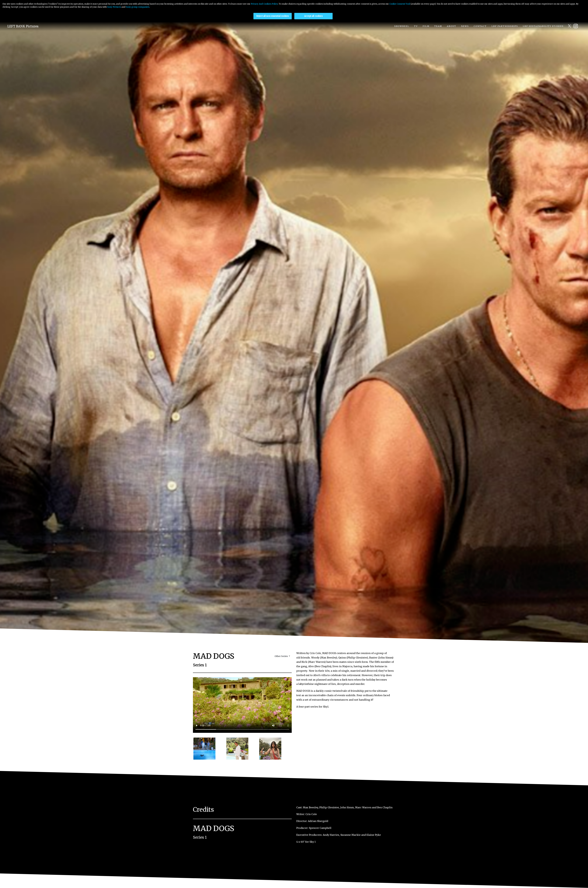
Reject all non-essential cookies (272, 16)
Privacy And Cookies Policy (264, 4)
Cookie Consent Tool (399, 4)
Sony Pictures (114, 7)
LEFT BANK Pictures (22, 26)
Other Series (281, 656)
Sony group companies (137, 7)
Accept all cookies (313, 16)
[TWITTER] (569, 26)
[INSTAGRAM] (577, 26)
